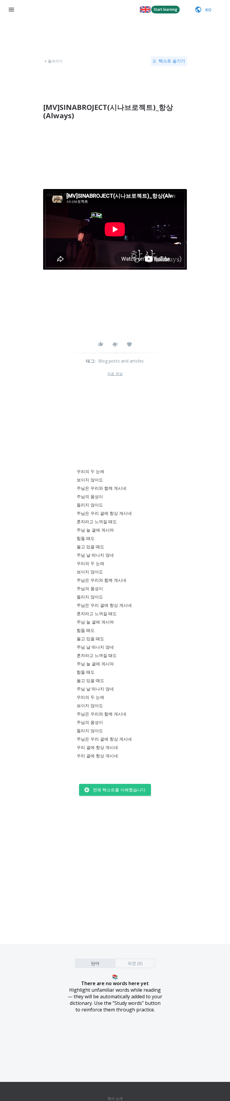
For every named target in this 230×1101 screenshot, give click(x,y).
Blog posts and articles (121, 361)
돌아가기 (55, 61)
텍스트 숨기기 (172, 61)
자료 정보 (115, 374)
